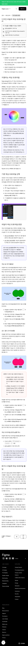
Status (3, 640)
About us (4, 632)
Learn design (5, 618)
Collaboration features (20, 577)
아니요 (23, 536)
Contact (16, 599)
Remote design (5, 586)
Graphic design (5, 575)
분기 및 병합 (9, 247)
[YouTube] (6, 558)
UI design (4, 567)
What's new (4, 624)
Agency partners (6, 635)
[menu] (20, 558)
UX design (4, 570)
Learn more (4, 3)
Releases (4, 626)
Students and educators (20, 588)
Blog (3, 608)
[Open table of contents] (3, 643)
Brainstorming (5, 580)
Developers (4, 616)
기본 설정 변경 (16, 15)
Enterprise (17, 585)
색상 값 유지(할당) (9, 235)
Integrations (17, 596)
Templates (4, 583)
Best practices (5, 610)
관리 (3, 15)
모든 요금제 (7, 28)
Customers (17, 591)
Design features (18, 567)
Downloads (4, 621)
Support (4, 613)
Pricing (16, 583)
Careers (4, 629)
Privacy (4, 637)
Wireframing (5, 578)
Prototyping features (19, 570)
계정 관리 (7, 15)
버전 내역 (7, 446)
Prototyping (5, 572)
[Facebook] (13, 558)
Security (17, 593)
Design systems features (18, 574)
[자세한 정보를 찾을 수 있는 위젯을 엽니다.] (22, 643)
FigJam (16, 580)
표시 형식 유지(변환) (10, 240)
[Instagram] (10, 558)
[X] (3, 558)
